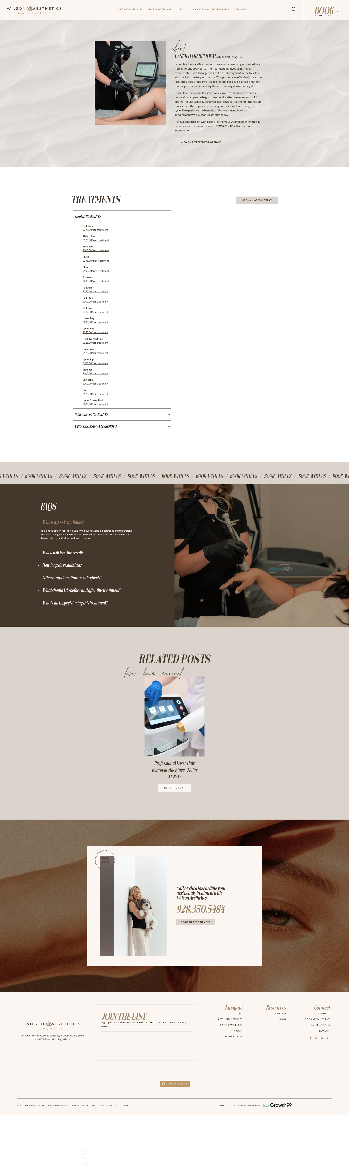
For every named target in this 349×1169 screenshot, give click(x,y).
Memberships (233, 1036)
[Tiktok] (327, 1037)
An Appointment (324, 15)
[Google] (321, 1037)
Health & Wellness (160, 9)
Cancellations (320, 1025)
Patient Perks (220, 9)
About (238, 1030)
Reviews (324, 1030)
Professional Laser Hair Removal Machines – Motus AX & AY (174, 770)
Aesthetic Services (130, 9)
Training (241, 9)
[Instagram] (316, 1037)
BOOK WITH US (22, 476)
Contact (324, 1013)
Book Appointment (317, 1019)
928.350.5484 (200, 909)
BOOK (323, 11)
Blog (282, 1019)
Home (238, 1013)
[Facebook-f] (310, 1037)
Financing (199, 9)
